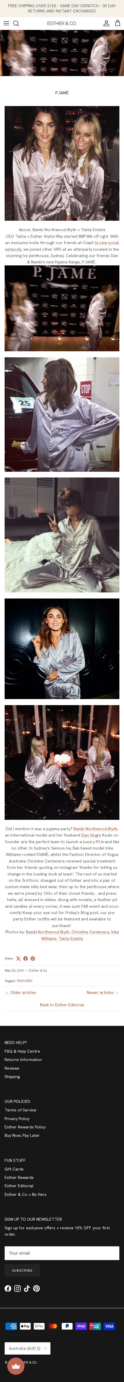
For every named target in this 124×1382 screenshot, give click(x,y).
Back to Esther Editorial (62, 1004)
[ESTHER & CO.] (62, 23)
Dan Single (91, 835)
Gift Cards (14, 1169)
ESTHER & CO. (26, 1362)
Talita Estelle (71, 938)
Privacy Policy (17, 1118)
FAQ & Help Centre (22, 1051)
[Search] (19, 23)
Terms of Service (20, 1110)
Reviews (12, 1068)
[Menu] (6, 23)
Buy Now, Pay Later (22, 1135)
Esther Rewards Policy (25, 1127)
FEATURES (24, 981)
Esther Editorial (19, 1185)
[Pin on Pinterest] (33, 958)
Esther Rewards (19, 1177)
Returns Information (23, 1059)
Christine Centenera (90, 931)
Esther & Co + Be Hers (25, 1194)
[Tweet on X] (18, 958)
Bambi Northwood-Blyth (95, 828)
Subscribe (22, 1270)
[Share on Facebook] (25, 958)
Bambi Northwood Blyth (47, 931)
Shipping (12, 1076)
